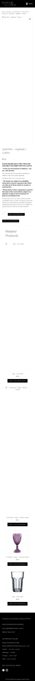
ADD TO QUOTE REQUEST (16, 214)
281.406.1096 (20, 178)
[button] (29, 19)
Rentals (9, 12)
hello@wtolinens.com (9, 178)
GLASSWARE (16, 12)
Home (3, 12)
